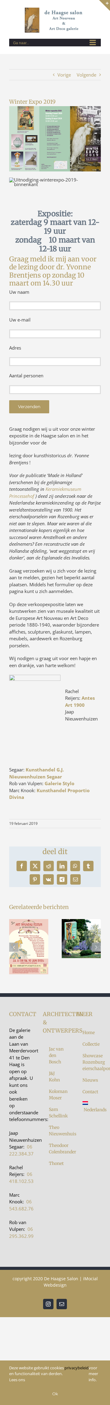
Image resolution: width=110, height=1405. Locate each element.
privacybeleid (76, 1368)
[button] (13, 947)
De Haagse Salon (61, 1278)
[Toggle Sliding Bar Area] (104, 5)
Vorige (64, 75)
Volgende (86, 75)
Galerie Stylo (59, 783)
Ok (55, 1393)
